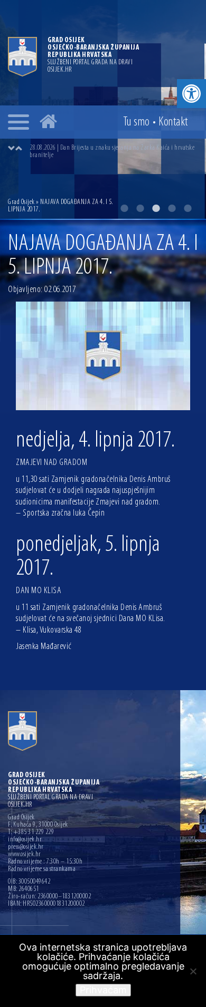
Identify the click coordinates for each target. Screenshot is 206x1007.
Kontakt (173, 122)
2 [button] (140, 208)
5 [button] (187, 208)
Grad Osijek (21, 202)
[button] (191, 93)
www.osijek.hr (24, 854)
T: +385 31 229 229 (31, 832)
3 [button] (156, 208)
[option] (113, 152)
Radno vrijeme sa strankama (42, 869)
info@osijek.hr (25, 840)
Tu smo (136, 122)
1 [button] (124, 208)
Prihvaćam (103, 989)
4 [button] (171, 208)
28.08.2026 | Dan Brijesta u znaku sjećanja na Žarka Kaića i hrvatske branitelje (112, 151)
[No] (193, 971)
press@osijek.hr (26, 847)
